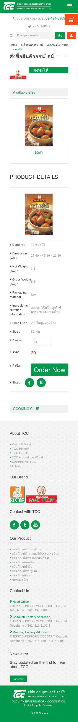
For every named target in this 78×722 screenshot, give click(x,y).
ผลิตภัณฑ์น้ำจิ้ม (22, 566)
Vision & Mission (23, 444)
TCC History (20, 448)
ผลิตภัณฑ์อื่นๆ (21, 575)
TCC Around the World (27, 457)
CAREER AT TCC (24, 461)
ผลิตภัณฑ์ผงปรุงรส (57, 44)
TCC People (20, 453)
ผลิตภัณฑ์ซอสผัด (23, 562)
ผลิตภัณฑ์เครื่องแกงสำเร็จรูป (31, 558)
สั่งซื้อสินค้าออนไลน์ (32, 44)
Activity (16, 466)
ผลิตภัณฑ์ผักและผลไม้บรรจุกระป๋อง (35, 553)
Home (13, 44)
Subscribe (18, 679)
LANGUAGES (39, 26)
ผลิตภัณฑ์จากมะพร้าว (26, 549)
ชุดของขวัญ (20, 579)
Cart (71, 19)
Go (60, 35)
